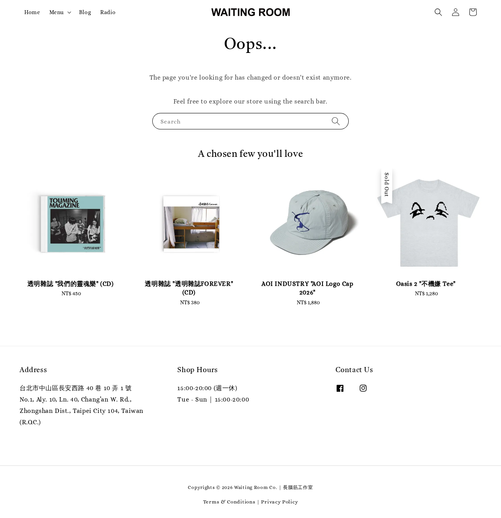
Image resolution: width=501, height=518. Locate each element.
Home (32, 12)
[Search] (335, 121)
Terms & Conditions (229, 502)
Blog (85, 12)
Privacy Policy (279, 502)
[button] (438, 12)
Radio (107, 12)
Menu (56, 12)
